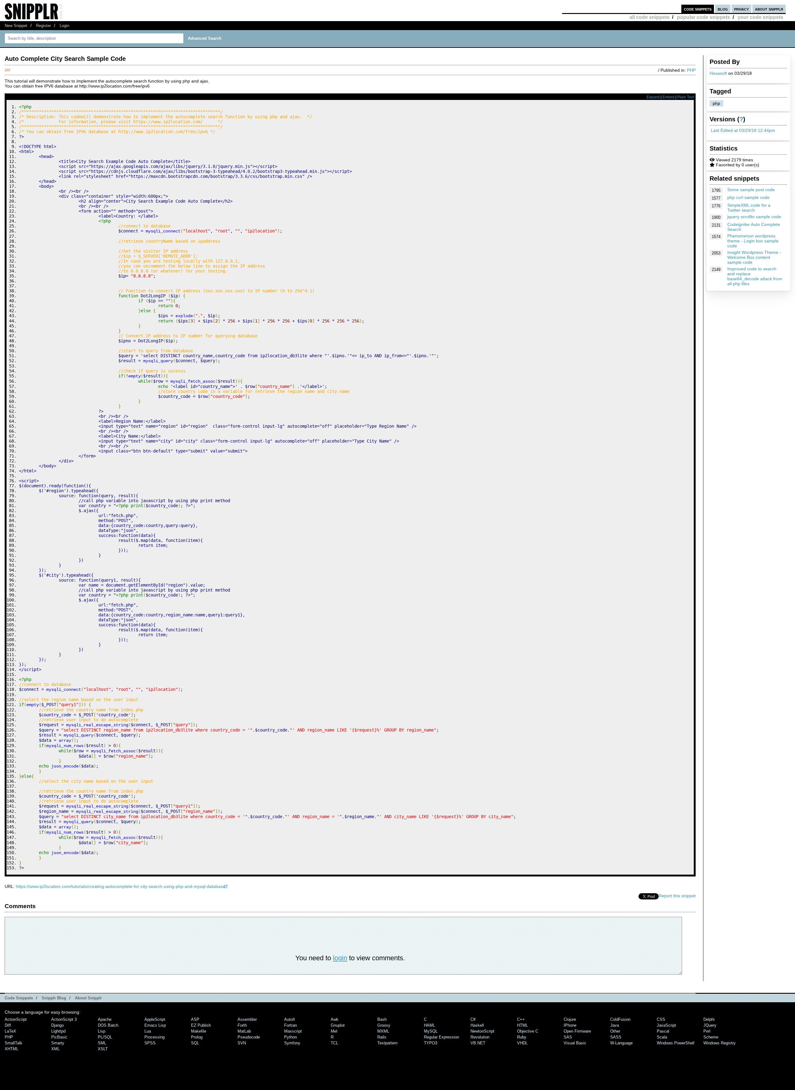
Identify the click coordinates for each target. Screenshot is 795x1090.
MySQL (431, 1031)
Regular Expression (441, 1037)
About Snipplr (88, 998)
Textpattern (387, 1043)
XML (55, 1049)
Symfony (292, 1043)
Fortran (290, 1025)
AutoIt (289, 1019)
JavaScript (666, 1025)
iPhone (570, 1025)
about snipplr (769, 8)
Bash (382, 1019)
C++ (521, 1019)
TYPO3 (430, 1043)
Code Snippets (19, 998)
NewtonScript (482, 1031)
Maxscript (293, 1031)
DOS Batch (108, 1025)
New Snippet (16, 25)
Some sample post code (751, 189)
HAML (429, 1025)
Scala (662, 1037)
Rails (381, 1037)
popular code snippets (703, 17)
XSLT (103, 1049)
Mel (334, 1031)
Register (43, 25)
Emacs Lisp (155, 1025)
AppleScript (154, 1019)
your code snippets (760, 17)
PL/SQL (105, 1037)
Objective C (527, 1031)
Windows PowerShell (675, 1043)
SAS (568, 1037)
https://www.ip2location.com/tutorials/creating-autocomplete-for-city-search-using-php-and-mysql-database (120, 886)
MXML (383, 1031)
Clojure (570, 1019)
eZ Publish (201, 1025)
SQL (195, 1043)
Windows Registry (719, 1043)
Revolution (479, 1037)
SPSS (150, 1043)
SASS (615, 1037)
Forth (242, 1025)
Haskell (477, 1025)
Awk (334, 1019)
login (340, 958)
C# (472, 1019)
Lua (147, 1031)
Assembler (247, 1019)
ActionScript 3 (64, 1019)
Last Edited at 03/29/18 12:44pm (743, 130)
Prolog (196, 1037)
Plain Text (685, 97)
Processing (154, 1037)
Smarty (57, 1043)
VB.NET (477, 1043)
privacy (741, 8)
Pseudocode (249, 1037)
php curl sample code (748, 197)
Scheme (710, 1037)
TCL (334, 1043)
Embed (668, 97)
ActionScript (16, 1019)
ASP (195, 1019)
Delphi (709, 1019)
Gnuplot (338, 1025)
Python (290, 1037)
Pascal (663, 1031)
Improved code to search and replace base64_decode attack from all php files (754, 276)
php (716, 103)
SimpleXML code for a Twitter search (748, 208)
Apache (104, 1019)
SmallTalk (13, 1043)
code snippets (697, 8)
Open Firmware (577, 1031)
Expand (653, 97)
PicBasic (59, 1037)
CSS (661, 1019)
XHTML (11, 1049)
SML (102, 1043)
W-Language (621, 1043)
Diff (8, 1025)
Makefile (198, 1031)
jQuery (709, 1025)
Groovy (383, 1025)
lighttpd (58, 1031)
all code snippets (649, 17)
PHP (691, 70)
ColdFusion (620, 1019)
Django (57, 1025)
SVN (242, 1043)
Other (615, 1031)
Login (64, 25)
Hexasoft (718, 73)
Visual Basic (575, 1043)
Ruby (521, 1037)
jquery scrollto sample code (754, 216)
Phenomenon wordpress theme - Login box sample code (753, 240)
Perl (707, 1031)
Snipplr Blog (54, 998)
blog (723, 8)
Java (614, 1025)
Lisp (101, 1031)
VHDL (522, 1043)
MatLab (244, 1031)
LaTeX (10, 1031)
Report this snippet (677, 895)
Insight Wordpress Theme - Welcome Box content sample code (754, 257)
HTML (522, 1025)
